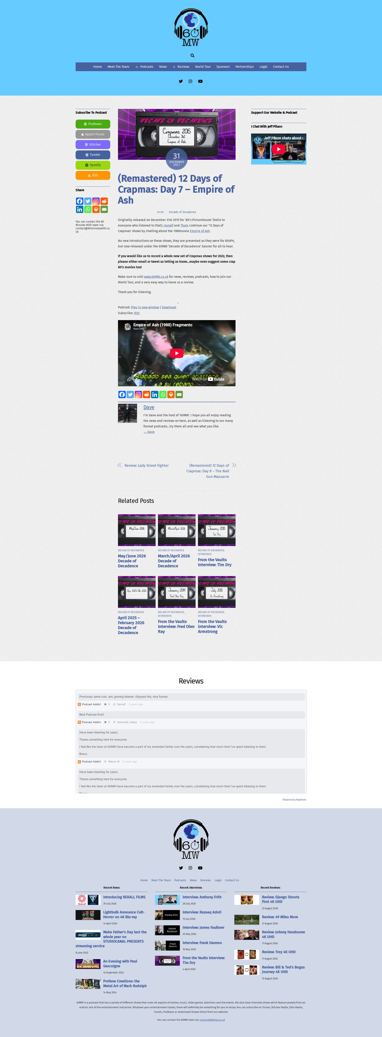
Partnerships (245, 67)
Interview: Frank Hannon (202, 943)
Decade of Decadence (182, 212)
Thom (184, 225)
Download (169, 307)
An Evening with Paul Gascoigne (120, 963)
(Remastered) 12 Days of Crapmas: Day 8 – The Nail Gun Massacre (207, 471)
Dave (160, 212)
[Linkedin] (154, 394)
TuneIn (95, 155)
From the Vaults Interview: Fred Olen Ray (176, 626)
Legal (263, 67)
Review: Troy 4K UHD (279, 952)
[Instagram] (138, 394)
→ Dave (149, 432)
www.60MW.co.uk (156, 277)
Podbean (95, 124)
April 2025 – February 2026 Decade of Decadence (131, 625)
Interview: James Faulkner (203, 927)
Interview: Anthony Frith (202, 897)
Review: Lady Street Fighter (147, 465)
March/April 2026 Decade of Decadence (174, 561)
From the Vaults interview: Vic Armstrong (212, 626)
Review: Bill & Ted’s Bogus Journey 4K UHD (283, 969)
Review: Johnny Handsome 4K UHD (283, 934)
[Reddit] (146, 394)
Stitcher (95, 144)
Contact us (281, 67)
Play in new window (145, 307)
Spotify (95, 165)
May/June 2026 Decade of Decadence (132, 561)
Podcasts (146, 67)
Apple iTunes (94, 134)
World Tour (203, 67)
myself (168, 225)
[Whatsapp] (163, 394)
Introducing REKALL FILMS (124, 897)
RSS (137, 313)
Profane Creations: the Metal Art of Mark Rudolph (125, 983)
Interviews (204, 554)
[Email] (179, 394)
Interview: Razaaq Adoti (202, 912)
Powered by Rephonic (294, 799)
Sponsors (223, 67)
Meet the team (118, 67)
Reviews (183, 67)
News (163, 67)
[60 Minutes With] (191, 45)
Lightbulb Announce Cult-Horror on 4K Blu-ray (123, 914)
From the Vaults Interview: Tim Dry (215, 562)
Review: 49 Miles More (280, 917)
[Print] (171, 394)
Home (97, 67)
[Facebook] (122, 394)
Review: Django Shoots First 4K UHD (280, 899)
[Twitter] (130, 394)
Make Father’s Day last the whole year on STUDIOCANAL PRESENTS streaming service (111, 939)
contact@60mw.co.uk (212, 1019)
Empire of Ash (200, 231)
